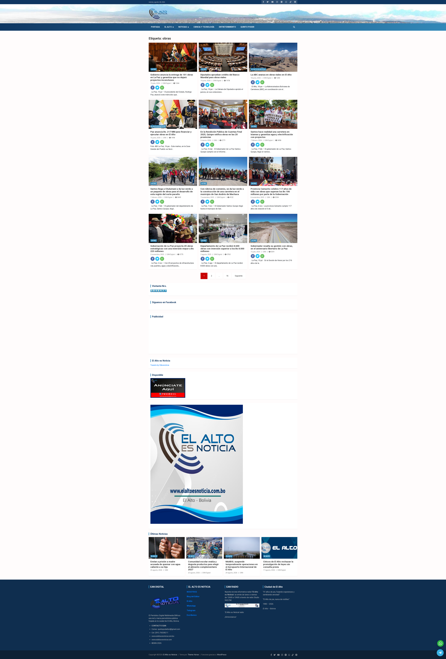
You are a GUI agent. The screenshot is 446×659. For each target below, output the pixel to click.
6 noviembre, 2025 (257, 197)
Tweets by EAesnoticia (159, 365)
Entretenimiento (227, 27)
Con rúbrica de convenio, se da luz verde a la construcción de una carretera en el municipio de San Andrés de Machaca (222, 192)
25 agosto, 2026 (156, 570)
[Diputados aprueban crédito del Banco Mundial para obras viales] (223, 57)
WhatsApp (191, 606)
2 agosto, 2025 (205, 254)
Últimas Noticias (159, 534)
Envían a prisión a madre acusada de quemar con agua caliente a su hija (165, 564)
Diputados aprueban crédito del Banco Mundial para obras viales (219, 76)
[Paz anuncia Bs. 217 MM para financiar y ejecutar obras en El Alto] (173, 114)
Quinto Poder (247, 27)
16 (227, 276)
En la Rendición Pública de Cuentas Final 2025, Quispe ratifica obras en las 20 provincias (221, 134)
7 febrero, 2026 (256, 140)
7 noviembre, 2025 (207, 197)
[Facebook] (153, 88)
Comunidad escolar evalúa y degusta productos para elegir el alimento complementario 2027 (203, 565)
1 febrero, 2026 (156, 197)
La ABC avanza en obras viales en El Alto (271, 74)
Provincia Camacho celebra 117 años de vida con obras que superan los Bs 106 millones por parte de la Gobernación (271, 192)
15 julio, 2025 (255, 252)
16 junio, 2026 (155, 138)
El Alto (168, 27)
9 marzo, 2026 (205, 140)
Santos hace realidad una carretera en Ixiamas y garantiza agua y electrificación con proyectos (272, 134)
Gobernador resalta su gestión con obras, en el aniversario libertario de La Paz (272, 247)
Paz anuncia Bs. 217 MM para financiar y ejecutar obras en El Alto (171, 133)
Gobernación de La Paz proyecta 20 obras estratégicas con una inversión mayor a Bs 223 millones (172, 249)
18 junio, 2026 (256, 78)
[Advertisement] (220, 336)
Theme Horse (193, 655)
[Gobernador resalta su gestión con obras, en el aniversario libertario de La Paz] (273, 228)
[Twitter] (157, 88)
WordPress (221, 655)
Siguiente (239, 276)
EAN (164, 138)
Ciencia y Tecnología (203, 27)
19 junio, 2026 (205, 81)
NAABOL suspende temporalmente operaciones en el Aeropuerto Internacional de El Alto (242, 565)
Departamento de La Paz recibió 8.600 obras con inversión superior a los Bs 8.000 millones (222, 249)
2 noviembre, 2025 (157, 254)
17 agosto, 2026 (269, 570)
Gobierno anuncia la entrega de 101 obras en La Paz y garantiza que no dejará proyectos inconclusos (171, 77)
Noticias (182, 27)
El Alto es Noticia (258, 69)
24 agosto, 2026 (231, 573)
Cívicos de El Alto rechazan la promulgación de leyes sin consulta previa (278, 564)
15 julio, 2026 (155, 83)
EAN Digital (167, 83)
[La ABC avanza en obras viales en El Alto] (273, 57)
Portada (155, 27)
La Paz (153, 69)
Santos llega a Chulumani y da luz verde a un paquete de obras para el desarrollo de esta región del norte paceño (171, 192)
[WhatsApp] (162, 88)
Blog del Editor (193, 596)
